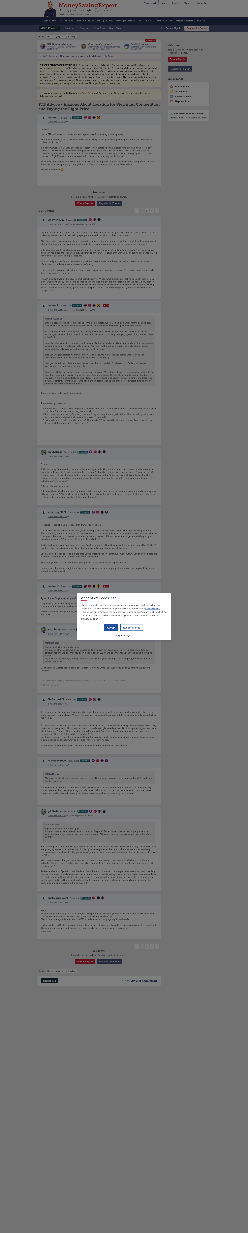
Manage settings (122, 635)
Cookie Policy (152, 608)
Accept (111, 627)
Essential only (131, 627)
